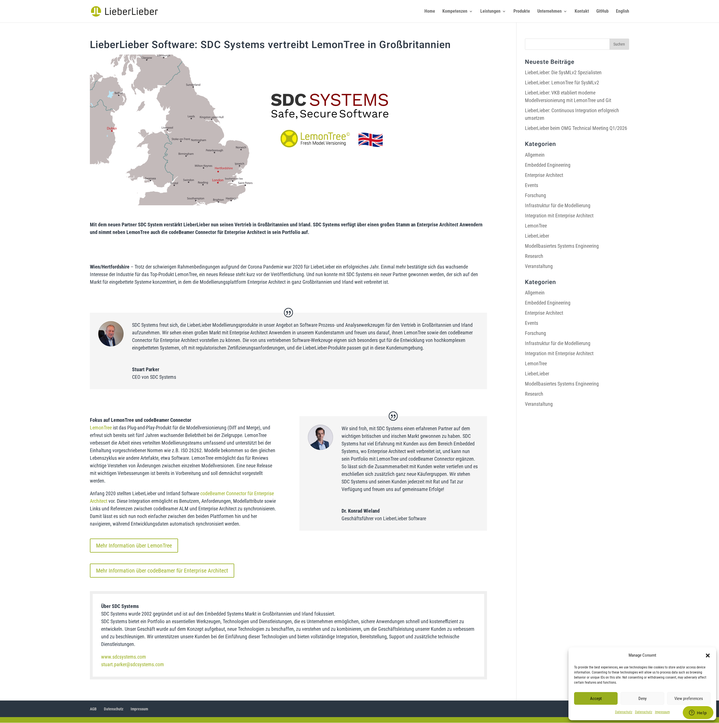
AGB (93, 709)
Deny (642, 698)
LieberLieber (537, 236)
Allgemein (535, 155)
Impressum (662, 712)
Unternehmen (549, 11)
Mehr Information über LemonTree (134, 545)
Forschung (535, 195)
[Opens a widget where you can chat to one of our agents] (697, 713)
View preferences (688, 698)
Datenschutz (623, 712)
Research (534, 256)
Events (531, 185)
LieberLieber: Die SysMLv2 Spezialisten (563, 72)
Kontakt (582, 11)
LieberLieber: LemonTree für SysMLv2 (562, 82)
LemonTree (101, 428)
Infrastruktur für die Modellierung (557, 205)
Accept (596, 698)
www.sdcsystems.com (123, 657)
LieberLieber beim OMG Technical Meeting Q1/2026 (576, 128)
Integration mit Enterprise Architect (559, 216)
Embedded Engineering (547, 165)
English (622, 11)
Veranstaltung (539, 266)
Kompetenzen (454, 11)
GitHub (602, 11)
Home (429, 11)
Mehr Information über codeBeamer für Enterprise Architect (162, 570)
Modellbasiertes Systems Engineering (562, 246)
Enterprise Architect (544, 175)
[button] (708, 655)
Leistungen (490, 11)
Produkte (521, 11)
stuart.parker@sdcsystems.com (132, 664)
